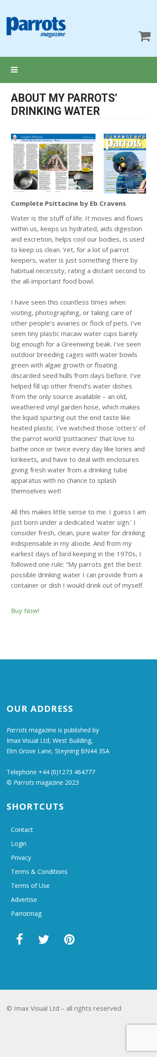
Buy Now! (25, 610)
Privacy (21, 857)
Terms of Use (30, 885)
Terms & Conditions (39, 871)
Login (19, 843)
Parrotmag (26, 913)
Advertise (24, 899)
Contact (22, 829)
